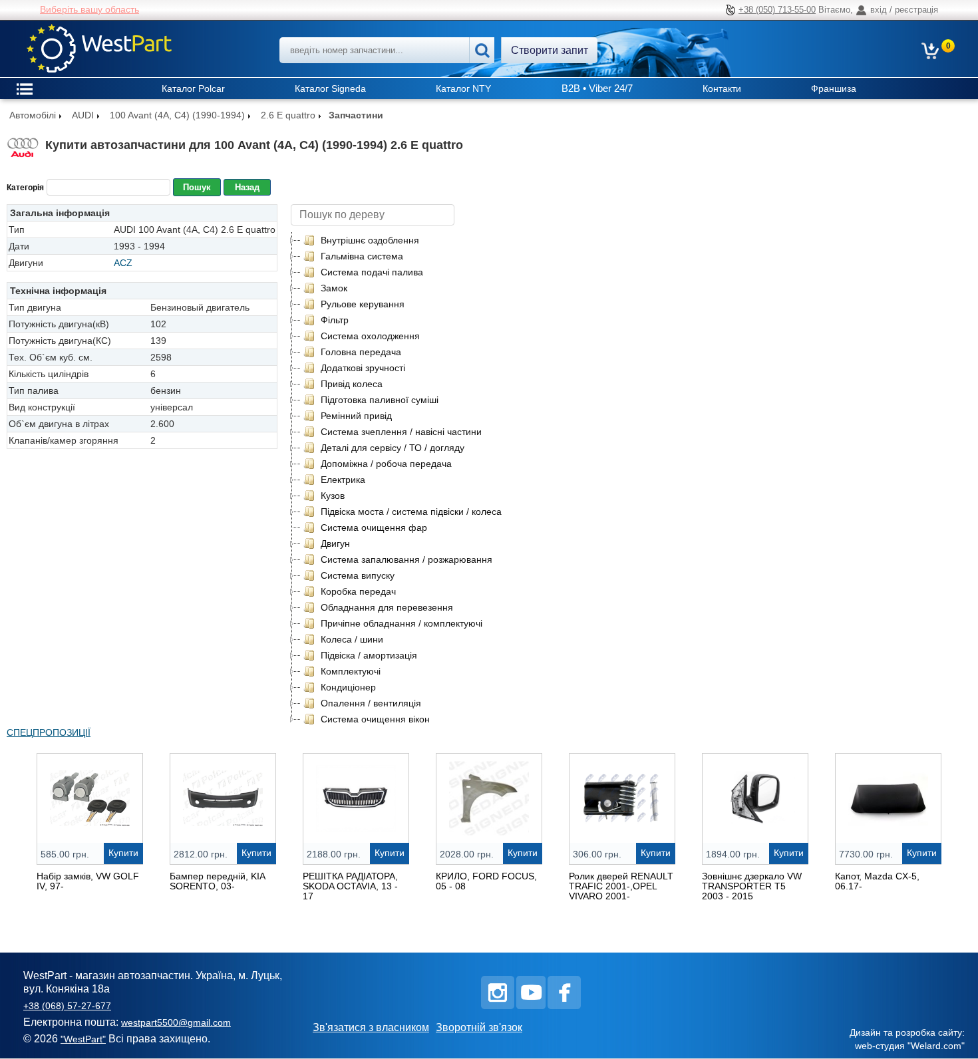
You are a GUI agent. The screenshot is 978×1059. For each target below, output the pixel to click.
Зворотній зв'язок (479, 1027)
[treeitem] (361, 240)
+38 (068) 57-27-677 (67, 1005)
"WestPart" (83, 1039)
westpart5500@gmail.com (176, 1022)
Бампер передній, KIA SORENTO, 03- (217, 881)
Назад (247, 187)
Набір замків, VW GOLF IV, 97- (88, 881)
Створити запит (549, 50)
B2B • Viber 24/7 (597, 88)
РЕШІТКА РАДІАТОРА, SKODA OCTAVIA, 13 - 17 (350, 886)
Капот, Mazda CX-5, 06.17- (877, 881)
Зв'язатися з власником (371, 1027)
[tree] (402, 479)
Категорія (25, 187)
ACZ (123, 262)
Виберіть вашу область (89, 9)
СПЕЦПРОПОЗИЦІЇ (48, 732)
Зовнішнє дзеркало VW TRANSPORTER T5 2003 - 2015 (752, 886)
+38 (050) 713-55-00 (777, 10)
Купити (123, 852)
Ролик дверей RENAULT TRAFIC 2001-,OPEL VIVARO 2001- (621, 886)
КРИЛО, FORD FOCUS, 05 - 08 (486, 881)
